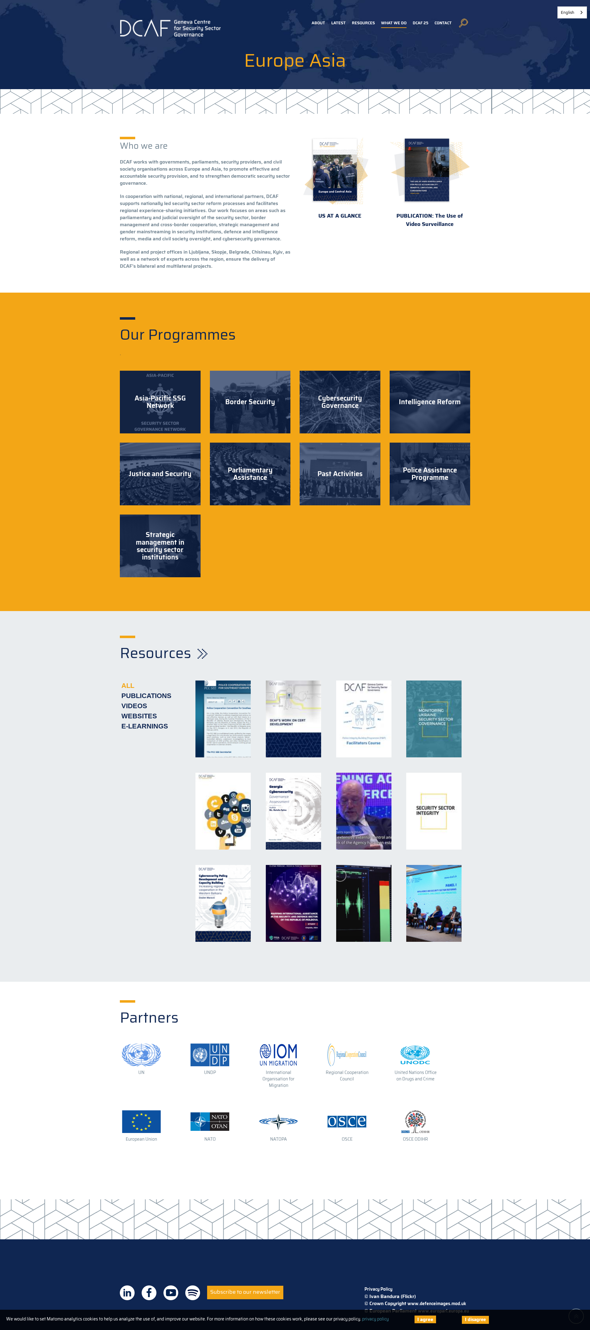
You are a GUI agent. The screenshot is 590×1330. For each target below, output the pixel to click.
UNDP (210, 1072)
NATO (210, 1139)
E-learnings (144, 726)
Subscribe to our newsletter (245, 1292)
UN (141, 1072)
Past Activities (340, 474)
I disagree (475, 1319)
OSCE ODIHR (415, 1139)
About (318, 23)
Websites (139, 716)
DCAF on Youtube (170, 1292)
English (567, 12)
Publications (146, 696)
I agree (425, 1319)
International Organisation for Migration (278, 1079)
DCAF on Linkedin (127, 1292)
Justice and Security (160, 474)
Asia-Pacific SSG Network (160, 402)
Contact (443, 23)
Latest (338, 23)
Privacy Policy (378, 1289)
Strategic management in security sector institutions (160, 546)
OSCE (347, 1139)
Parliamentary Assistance (250, 474)
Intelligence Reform (430, 402)
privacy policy (375, 1319)
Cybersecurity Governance (340, 402)
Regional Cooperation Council (347, 1075)
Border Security (250, 402)
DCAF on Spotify (192, 1292)
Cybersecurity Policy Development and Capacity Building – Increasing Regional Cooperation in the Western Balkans (223, 868)
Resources (363, 23)
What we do (394, 23)
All (127, 685)
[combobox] (572, 12)
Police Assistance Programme (430, 474)
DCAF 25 (420, 23)
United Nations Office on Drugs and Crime (416, 1075)
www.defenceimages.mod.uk (436, 1303)
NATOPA (278, 1139)
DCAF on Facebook (149, 1292)
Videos (134, 706)
